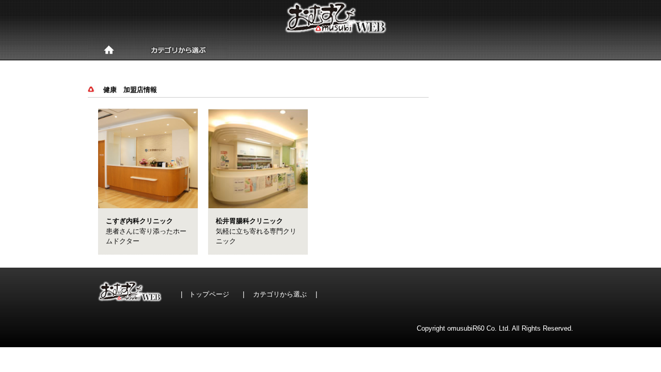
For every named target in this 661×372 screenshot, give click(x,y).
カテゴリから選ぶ (280, 294)
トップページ (209, 294)
